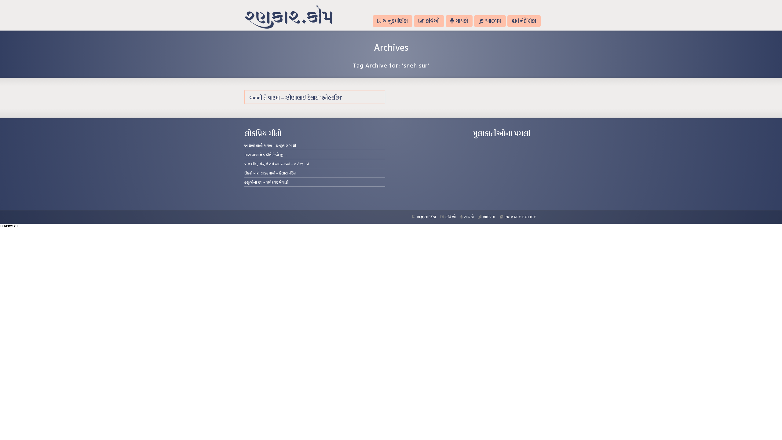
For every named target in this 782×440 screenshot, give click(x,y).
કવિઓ (433, 21)
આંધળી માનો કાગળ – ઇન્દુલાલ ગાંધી (270, 145)
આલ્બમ (493, 21)
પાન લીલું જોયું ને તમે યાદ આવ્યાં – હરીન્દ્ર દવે (276, 164)
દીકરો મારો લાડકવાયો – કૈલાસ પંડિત (270, 173)
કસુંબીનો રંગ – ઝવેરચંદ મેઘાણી (266, 182)
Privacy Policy (520, 216)
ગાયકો (461, 21)
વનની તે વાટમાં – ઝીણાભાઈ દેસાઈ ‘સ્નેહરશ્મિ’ (295, 98)
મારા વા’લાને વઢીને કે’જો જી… (265, 154)
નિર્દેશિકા (527, 21)
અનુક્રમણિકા (395, 21)
